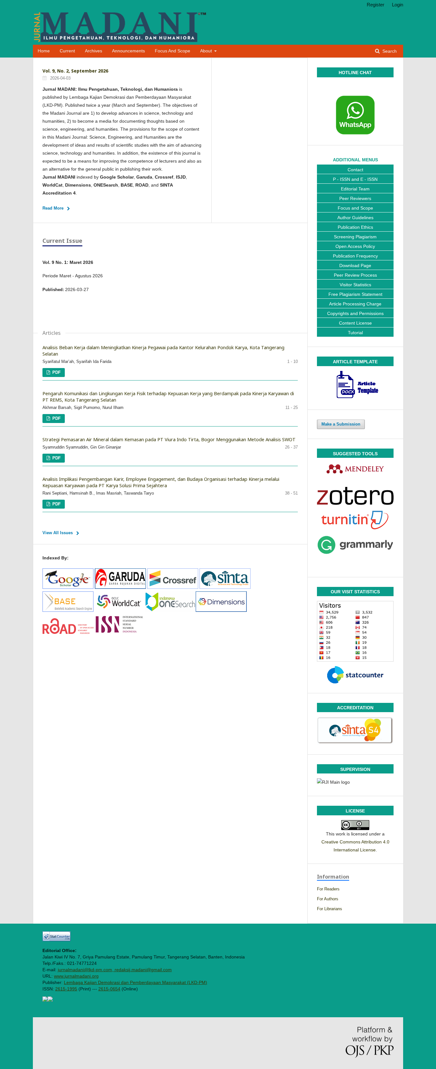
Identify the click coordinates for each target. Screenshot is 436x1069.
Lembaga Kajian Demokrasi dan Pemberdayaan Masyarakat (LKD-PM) (135, 982)
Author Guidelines (355, 217)
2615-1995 (66, 988)
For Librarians (329, 908)
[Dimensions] (221, 610)
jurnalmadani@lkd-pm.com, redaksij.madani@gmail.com (115, 969)
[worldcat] (119, 610)
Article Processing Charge (355, 303)
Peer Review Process (355, 275)
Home (44, 51)
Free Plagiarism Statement (355, 294)
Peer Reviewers (355, 198)
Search (389, 51)
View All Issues (57, 532)
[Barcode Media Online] (45, 1000)
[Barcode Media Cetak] (50, 1000)
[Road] (68, 632)
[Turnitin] (355, 520)
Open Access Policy (355, 246)
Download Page (355, 265)
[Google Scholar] (68, 587)
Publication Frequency (355, 255)
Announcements (128, 51)
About (206, 51)
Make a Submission (340, 424)
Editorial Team (355, 188)
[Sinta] (225, 587)
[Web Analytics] (56, 939)
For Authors (327, 898)
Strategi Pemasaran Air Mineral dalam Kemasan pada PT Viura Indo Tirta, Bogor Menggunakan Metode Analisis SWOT (169, 439)
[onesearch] (170, 610)
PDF (56, 372)
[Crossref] (172, 587)
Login (397, 4)
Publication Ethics (355, 227)
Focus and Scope (172, 51)
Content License (355, 323)
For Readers (328, 889)
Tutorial (355, 332)
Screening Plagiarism (355, 236)
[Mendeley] (355, 468)
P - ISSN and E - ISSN (355, 179)
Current (67, 51)
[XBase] (68, 610)
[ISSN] (119, 632)
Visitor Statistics (355, 284)
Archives (93, 51)
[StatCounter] (355, 674)
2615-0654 (109, 988)
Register (375, 4)
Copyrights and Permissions (355, 313)
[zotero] (355, 496)
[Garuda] (120, 587)
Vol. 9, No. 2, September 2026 (75, 71)
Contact (355, 169)
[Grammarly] (355, 545)
